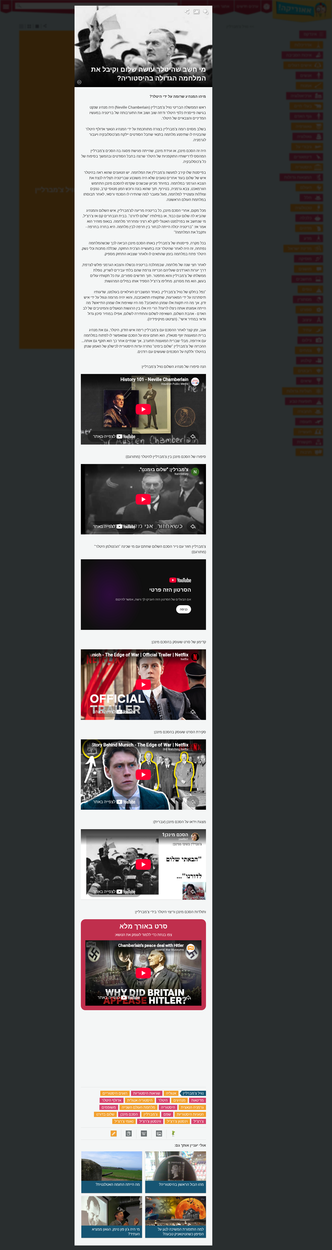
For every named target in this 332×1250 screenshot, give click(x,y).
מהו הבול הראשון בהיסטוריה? (181, 1184)
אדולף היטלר (111, 1100)
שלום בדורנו (105, 1114)
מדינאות (197, 1100)
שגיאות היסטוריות (146, 1093)
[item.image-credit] (79, 82)
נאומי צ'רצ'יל (124, 1121)
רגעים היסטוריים (115, 1093)
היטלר (163, 1100)
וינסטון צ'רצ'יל (177, 1121)
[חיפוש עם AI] (205, 12)
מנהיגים (179, 1100)
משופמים (109, 1107)
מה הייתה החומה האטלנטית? (118, 1184)
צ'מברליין (151, 1114)
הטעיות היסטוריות (190, 1114)
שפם (167, 1114)
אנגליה (171, 1093)
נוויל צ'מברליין (193, 1093)
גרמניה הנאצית (192, 1107)
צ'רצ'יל (199, 1121)
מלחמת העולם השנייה (138, 1107)
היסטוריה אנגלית (139, 1100)
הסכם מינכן (129, 1114)
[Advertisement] (268, 73)
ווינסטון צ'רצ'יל (150, 1121)
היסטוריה (168, 1107)
